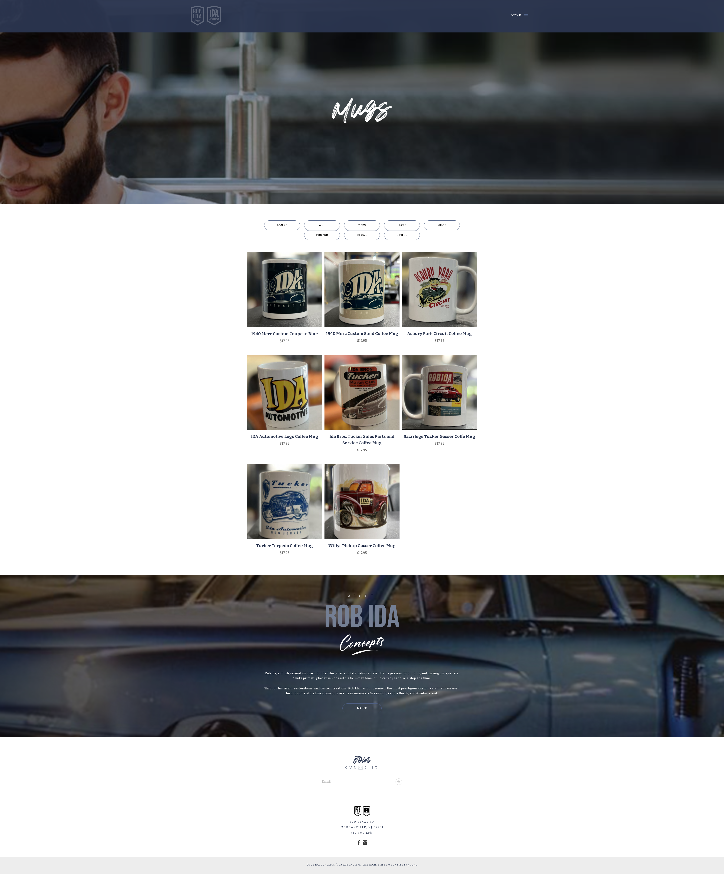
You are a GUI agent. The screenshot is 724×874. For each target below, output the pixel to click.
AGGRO (412, 864)
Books (282, 225)
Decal (362, 235)
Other (402, 235)
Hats (402, 225)
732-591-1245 (362, 832)
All (322, 225)
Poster (322, 235)
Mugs (441, 225)
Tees (362, 225)
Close (516, 15)
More (362, 708)
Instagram (365, 842)
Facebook (359, 842)
